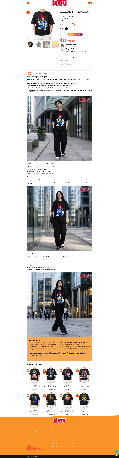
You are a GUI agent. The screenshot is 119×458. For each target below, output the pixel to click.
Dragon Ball (70, 9)
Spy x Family (74, 428)
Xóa (91, 22)
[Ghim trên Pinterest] (68, 64)
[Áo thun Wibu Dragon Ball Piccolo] (51, 400)
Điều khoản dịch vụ (31, 443)
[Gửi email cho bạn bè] (66, 64)
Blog (73, 446)
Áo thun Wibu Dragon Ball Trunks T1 (51, 387)
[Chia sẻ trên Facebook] (62, 64)
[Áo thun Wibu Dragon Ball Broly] (84, 400)
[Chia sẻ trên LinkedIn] (71, 64)
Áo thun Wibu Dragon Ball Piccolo (51, 412)
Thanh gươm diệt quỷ (54, 446)
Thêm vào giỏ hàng (75, 34)
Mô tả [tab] (29, 73)
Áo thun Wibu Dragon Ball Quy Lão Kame (67, 412)
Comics (73, 431)
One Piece (51, 437)
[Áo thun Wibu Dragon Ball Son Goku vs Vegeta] (84, 375)
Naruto (51, 428)
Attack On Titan (75, 425)
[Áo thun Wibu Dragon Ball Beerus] (34, 400)
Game (73, 440)
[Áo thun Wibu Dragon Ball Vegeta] (67, 375)
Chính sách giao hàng (32, 434)
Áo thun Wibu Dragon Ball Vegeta (68, 386)
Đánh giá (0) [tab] (44, 73)
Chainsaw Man (52, 434)
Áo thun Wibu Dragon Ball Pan (34, 386)
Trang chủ (63, 9)
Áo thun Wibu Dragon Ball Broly (84, 411)
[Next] (56, 24)
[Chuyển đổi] (61, 54)
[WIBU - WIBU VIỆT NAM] (59, 3)
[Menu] (28, 3)
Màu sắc (62, 28)
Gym (73, 437)
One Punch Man (52, 440)
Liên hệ (28, 428)
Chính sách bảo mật (31, 440)
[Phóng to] (28, 39)
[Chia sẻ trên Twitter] (64, 64)
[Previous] (29, 24)
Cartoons (74, 434)
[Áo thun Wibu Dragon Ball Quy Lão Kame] (67, 400)
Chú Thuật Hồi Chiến (54, 431)
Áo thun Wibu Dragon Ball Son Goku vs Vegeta (84, 387)
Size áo (61, 24)
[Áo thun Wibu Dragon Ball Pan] (34, 375)
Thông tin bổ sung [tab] (36, 73)
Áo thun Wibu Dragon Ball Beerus (35, 411)
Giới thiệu (29, 425)
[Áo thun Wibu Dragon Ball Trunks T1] (51, 375)
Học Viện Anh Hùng (53, 443)
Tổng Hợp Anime (75, 443)
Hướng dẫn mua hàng (32, 431)
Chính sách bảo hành (31, 437)
